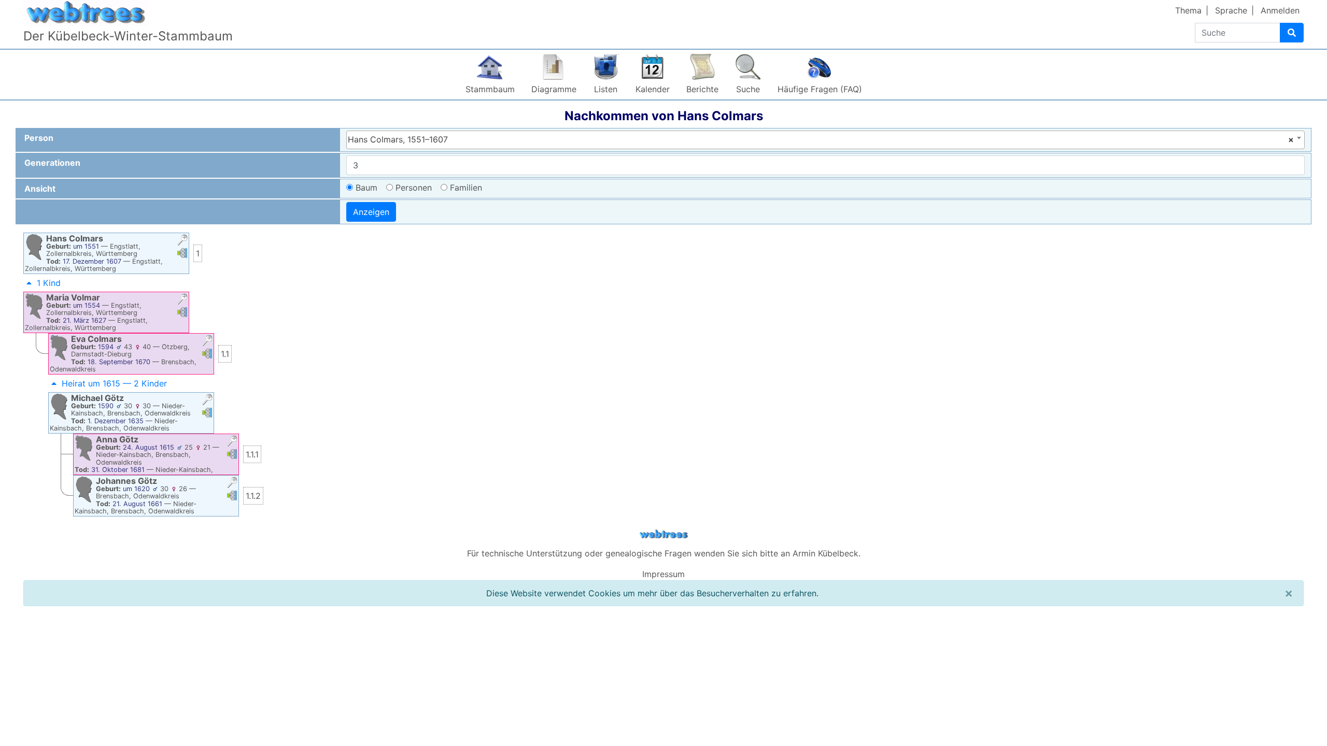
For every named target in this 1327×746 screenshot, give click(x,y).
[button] (182, 241)
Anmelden (1280, 10)
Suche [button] (748, 89)
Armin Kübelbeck (825, 553)
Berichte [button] (702, 89)
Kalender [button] (653, 89)
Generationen (52, 162)
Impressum (663, 574)
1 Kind (49, 283)
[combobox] (825, 140)
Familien (466, 187)
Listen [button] (605, 89)
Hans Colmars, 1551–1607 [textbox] (821, 139)
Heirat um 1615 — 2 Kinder (114, 383)
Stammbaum (490, 89)
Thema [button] (1188, 10)
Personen (414, 187)
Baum (366, 187)
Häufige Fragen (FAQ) (820, 89)
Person (38, 138)
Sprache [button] (1231, 10)
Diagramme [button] (553, 89)
